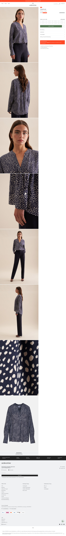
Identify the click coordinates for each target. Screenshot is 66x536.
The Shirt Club (63, 468)
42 (42, 23)
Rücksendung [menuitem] (4, 490)
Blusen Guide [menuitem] (25, 490)
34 (42, 21)
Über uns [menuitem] (45, 485)
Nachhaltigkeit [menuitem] (46, 488)
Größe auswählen (51, 26)
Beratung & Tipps (26, 483)
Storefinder (63, 466)
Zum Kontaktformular (6, 508)
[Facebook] (59, 524)
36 (48, 21)
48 (61, 23)
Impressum (3, 520)
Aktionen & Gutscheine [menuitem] (5, 493)
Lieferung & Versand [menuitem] (5, 488)
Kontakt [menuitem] (3, 496)
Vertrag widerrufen (13, 508)
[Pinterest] (63, 524)
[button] (62, 12)
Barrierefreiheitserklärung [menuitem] (5, 499)
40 (61, 21)
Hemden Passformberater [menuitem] (26, 487)
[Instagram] (61, 524)
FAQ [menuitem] (2, 485)
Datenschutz (3, 519)
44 (48, 23)
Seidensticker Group (47, 483)
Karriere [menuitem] (45, 487)
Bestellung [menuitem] (3, 487)
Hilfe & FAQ (4, 483)
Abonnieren (20, 475)
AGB (2, 517)
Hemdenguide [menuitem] (25, 485)
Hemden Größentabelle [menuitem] (26, 488)
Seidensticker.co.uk (4, 522)
